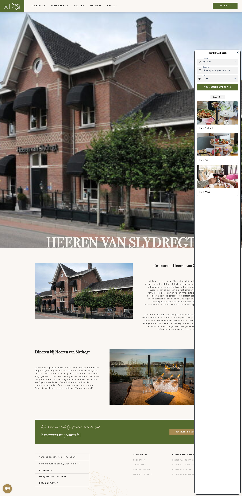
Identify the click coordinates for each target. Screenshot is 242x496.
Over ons (79, 6)
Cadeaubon (95, 6)
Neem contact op (48, 483)
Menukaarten (38, 6)
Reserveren (225, 6)
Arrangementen (59, 6)
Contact (112, 6)
